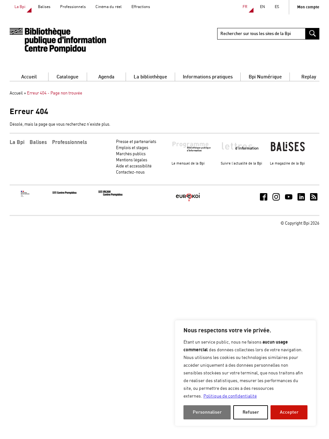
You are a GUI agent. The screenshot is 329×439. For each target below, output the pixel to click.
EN (262, 7)
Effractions (140, 7)
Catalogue (67, 77)
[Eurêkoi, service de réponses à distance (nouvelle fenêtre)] (188, 202)
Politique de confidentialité (230, 396)
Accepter (289, 412)
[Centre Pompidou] (64, 193)
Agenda (106, 77)
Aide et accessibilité (134, 166)
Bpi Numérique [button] (265, 77)
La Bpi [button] (17, 142)
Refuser (251, 412)
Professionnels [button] (69, 142)
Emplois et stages (132, 148)
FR (245, 7)
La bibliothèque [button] (150, 77)
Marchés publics (131, 154)
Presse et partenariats (136, 142)
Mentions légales (131, 160)
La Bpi (19, 7)
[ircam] (110, 195)
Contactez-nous (130, 172)
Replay (308, 77)
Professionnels (73, 7)
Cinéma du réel (108, 7)
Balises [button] (38, 142)
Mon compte (308, 7)
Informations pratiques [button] (208, 77)
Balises (44, 7)
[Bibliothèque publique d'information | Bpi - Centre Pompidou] (58, 40)
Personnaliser (207, 412)
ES (277, 7)
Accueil (29, 77)
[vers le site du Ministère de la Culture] (25, 196)
